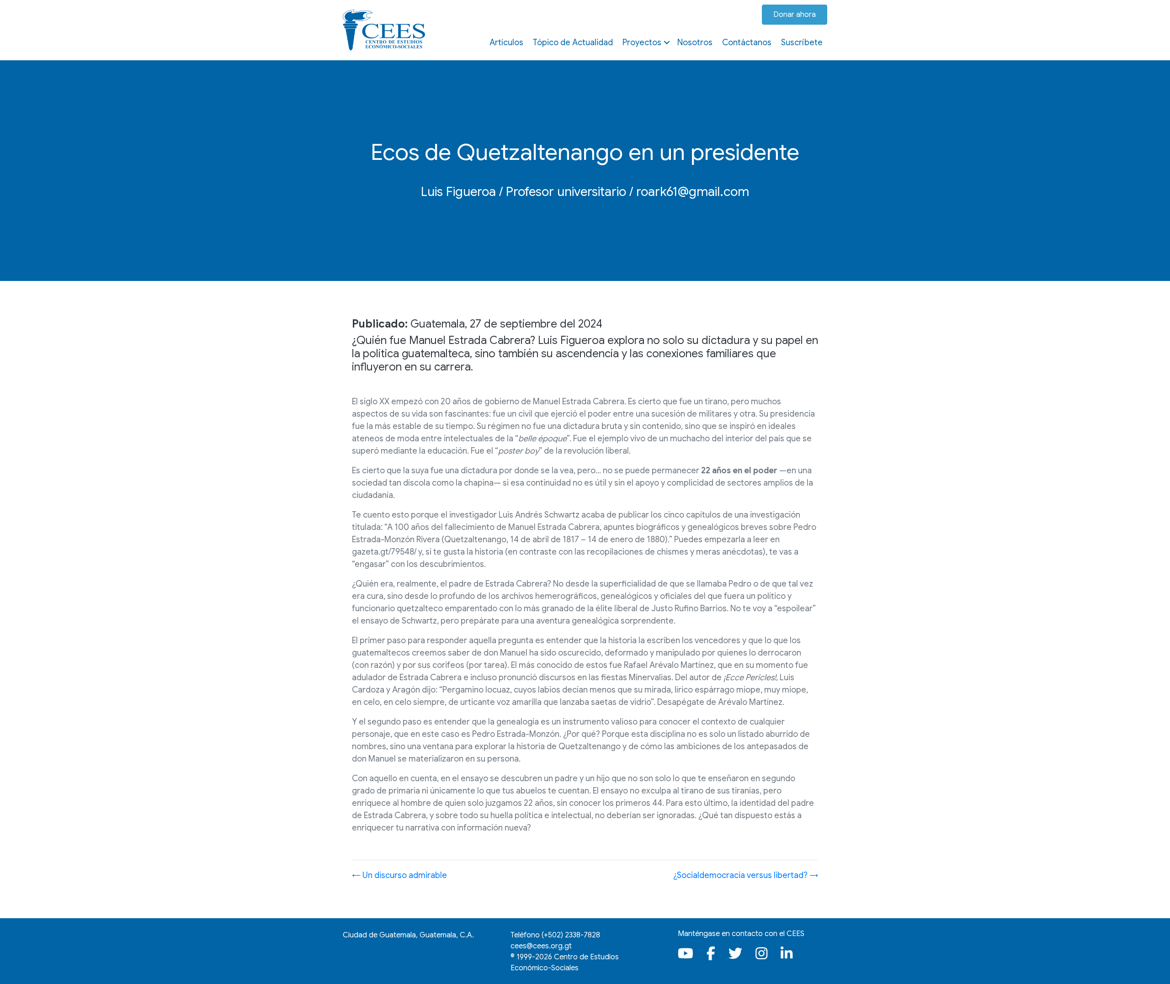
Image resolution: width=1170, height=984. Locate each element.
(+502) (571, 935)
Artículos (506, 42)
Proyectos (641, 42)
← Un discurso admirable (399, 875)
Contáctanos (746, 42)
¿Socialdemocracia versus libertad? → (745, 875)
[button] (666, 42)
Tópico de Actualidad (573, 42)
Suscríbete (802, 42)
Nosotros (695, 42)
